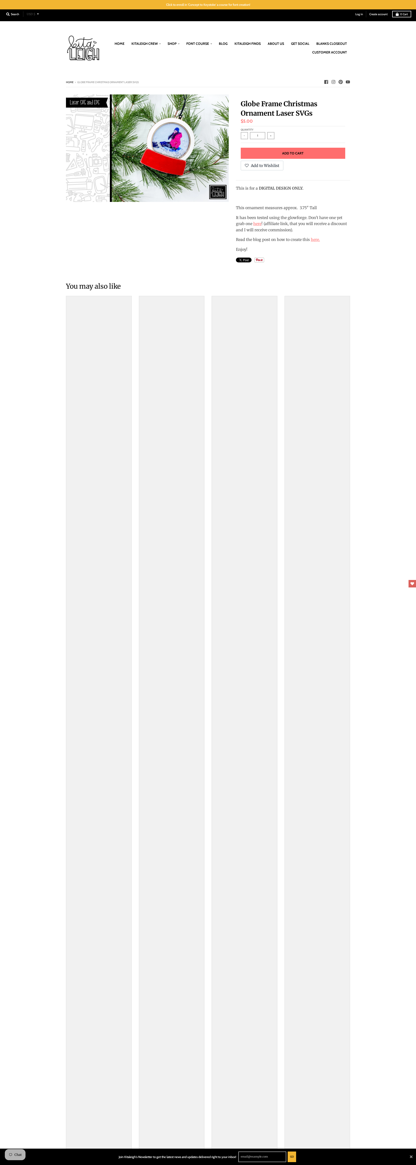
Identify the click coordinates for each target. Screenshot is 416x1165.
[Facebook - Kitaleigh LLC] (326, 82)
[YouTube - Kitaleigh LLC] (348, 82)
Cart (404, 14)
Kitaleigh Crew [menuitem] (144, 43)
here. (315, 239)
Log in (359, 14)
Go (292, 1156)
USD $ (31, 14)
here (257, 223)
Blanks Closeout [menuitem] (331, 43)
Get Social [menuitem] (300, 43)
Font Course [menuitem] (197, 43)
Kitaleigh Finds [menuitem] (247, 43)
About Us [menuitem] (276, 43)
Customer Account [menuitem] (329, 52)
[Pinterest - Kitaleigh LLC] (340, 82)
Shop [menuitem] (172, 43)
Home (69, 82)
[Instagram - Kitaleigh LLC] (333, 82)
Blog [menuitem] (223, 43)
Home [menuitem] (119, 43)
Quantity (247, 129)
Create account (378, 14)
